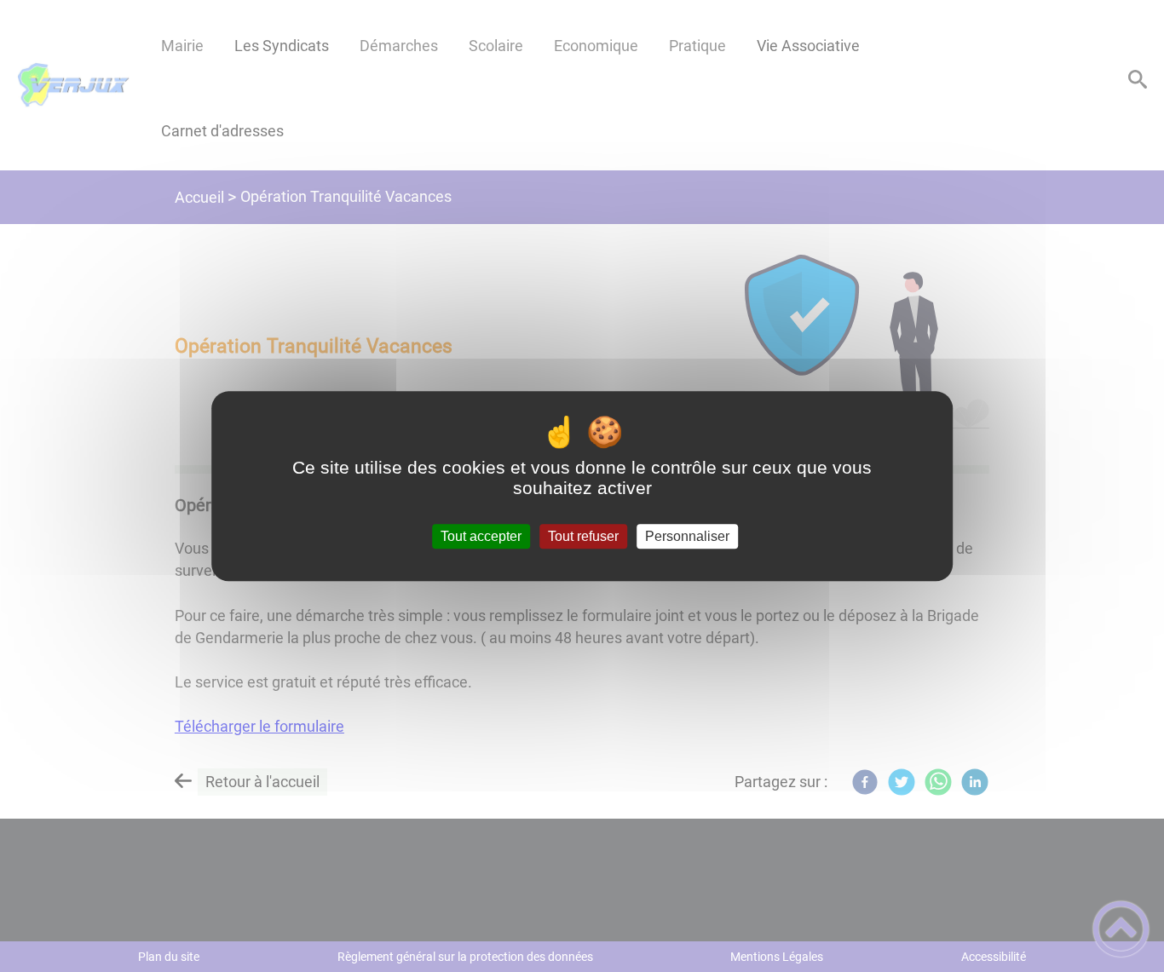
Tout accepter (481, 536)
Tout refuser (583, 536)
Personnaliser (687, 536)
